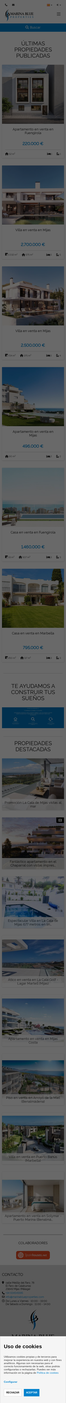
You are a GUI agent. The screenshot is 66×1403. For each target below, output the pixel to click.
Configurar (10, 1381)
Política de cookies (47, 1372)
